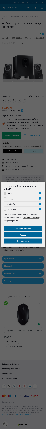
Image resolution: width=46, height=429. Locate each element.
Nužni (9, 194)
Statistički (11, 204)
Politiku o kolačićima (31, 217)
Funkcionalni (12, 199)
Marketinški (11, 209)
